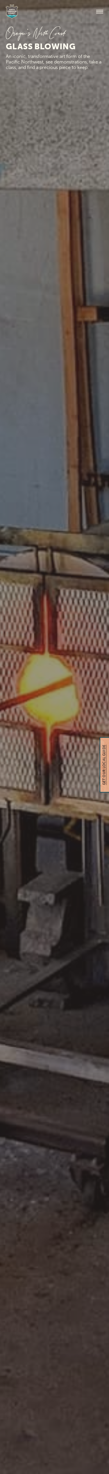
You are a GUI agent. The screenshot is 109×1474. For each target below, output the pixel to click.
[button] (99, 11)
